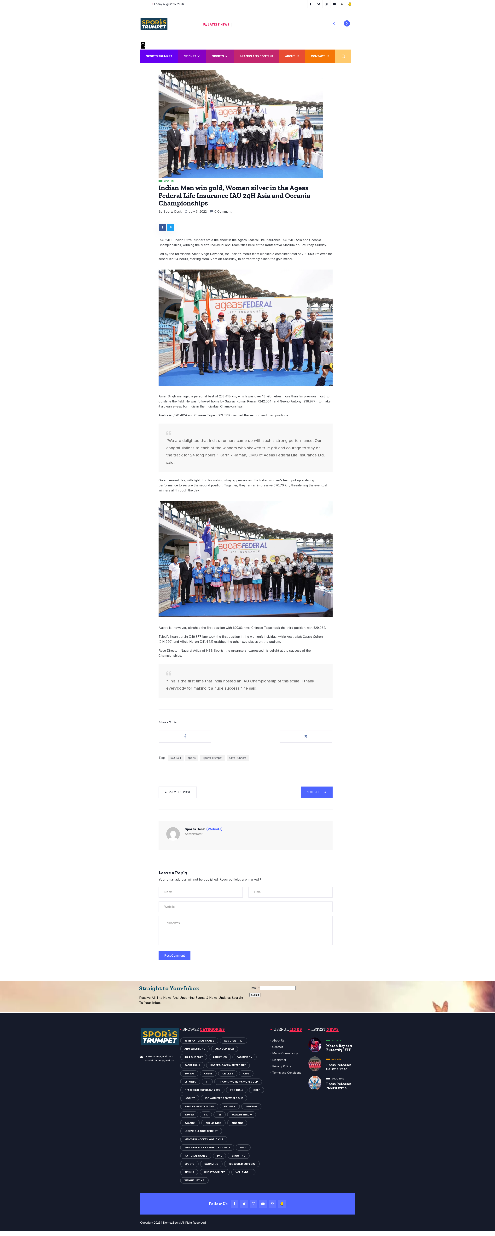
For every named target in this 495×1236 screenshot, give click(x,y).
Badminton (244, 1057)
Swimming (211, 1163)
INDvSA (189, 1114)
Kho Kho (237, 1122)
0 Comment (222, 211)
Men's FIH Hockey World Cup (203, 1139)
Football (236, 1090)
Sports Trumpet (159, 56)
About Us (292, 56)
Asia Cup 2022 (224, 1048)
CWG (246, 1073)
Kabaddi (189, 1122)
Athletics (220, 1057)
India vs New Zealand (199, 1106)
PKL (219, 1155)
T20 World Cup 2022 (241, 1163)
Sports (218, 56)
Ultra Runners (237, 757)
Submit (255, 994)
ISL (219, 1114)
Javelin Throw (241, 1114)
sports (192, 757)
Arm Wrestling (194, 1048)
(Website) (214, 829)
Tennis (189, 1172)
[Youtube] (263, 1204)
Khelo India (213, 1122)
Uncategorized (214, 1172)
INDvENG (251, 1106)
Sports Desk (172, 211)
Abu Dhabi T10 (233, 1040)
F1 (207, 1081)
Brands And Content (257, 56)
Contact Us (320, 56)
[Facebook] (234, 1204)
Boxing (189, 1073)
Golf (256, 1090)
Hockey (189, 1098)
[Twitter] (244, 1204)
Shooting (238, 1155)
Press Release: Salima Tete (338, 1067)
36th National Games (199, 1040)
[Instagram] (253, 1204)
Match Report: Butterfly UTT (339, 1047)
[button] (334, 23)
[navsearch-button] (143, 45)
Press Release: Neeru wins (338, 1086)
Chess (208, 1073)
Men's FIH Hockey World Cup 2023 (207, 1147)
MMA (243, 1147)
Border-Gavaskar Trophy (228, 1065)
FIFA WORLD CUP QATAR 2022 (202, 1090)
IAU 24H (176, 757)
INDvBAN (230, 1106)
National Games (195, 1155)
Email (254, 988)
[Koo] (282, 1204)
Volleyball (243, 1172)
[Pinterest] (272, 1204)
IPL (206, 1114)
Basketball (192, 1065)
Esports (190, 1081)
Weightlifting (194, 1180)
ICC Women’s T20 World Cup (224, 1098)
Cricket (190, 56)
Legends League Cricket (201, 1131)
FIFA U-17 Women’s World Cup (238, 1081)
